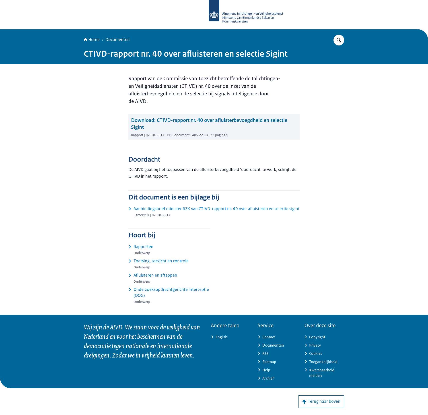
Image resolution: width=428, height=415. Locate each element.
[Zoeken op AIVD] (338, 40)
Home (94, 39)
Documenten (117, 39)
